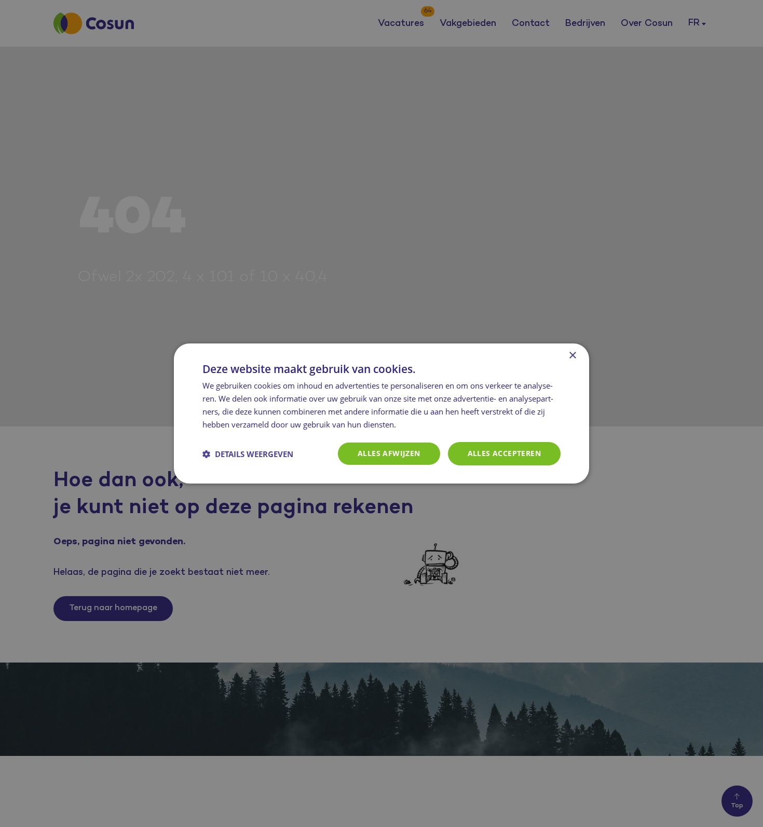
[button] (247, 454)
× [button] (572, 356)
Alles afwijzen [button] (389, 453)
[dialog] (381, 413)
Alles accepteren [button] (504, 453)
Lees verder (420, 425)
